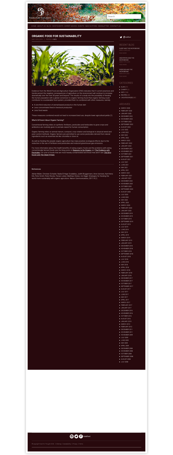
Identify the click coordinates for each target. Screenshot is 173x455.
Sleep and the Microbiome (129, 48)
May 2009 (124, 343)
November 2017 (127, 281)
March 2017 (125, 302)
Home (33, 26)
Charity (124, 89)
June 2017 (125, 294)
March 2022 (125, 140)
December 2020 (127, 181)
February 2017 (126, 305)
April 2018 (125, 267)
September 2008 (127, 356)
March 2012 (125, 324)
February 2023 (126, 111)
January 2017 (126, 308)
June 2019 (125, 229)
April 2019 (125, 235)
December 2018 (127, 246)
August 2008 (126, 359)
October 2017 (126, 283)
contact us (115, 26)
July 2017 (124, 292)
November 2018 (127, 248)
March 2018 (125, 270)
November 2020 (127, 184)
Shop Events (57, 26)
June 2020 (125, 197)
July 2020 (124, 194)
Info (55, 39)
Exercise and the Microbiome (125, 70)
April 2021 (125, 170)
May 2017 (124, 297)
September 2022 (127, 124)
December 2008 (127, 348)
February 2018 (126, 273)
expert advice (70, 26)
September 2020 (127, 189)
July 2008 (124, 362)
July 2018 (124, 259)
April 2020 (125, 202)
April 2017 (125, 300)
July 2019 (124, 227)
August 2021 (126, 159)
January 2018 (126, 275)
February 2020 (126, 208)
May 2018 (124, 265)
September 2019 (127, 221)
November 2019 (127, 216)
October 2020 (126, 186)
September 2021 (127, 157)
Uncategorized (127, 97)
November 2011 (127, 332)
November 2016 (127, 313)
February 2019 (126, 240)
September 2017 (127, 286)
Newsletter (103, 26)
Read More (123, 53)
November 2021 (127, 151)
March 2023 (125, 108)
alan (123, 87)
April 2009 (125, 346)
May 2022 (124, 135)
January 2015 (126, 321)
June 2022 (125, 132)
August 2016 (126, 319)
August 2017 (126, 289)
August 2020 (126, 192)
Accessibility (67, 444)
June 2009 (125, 340)
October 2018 (126, 251)
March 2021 (125, 173)
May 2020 (124, 200)
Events (81, 26)
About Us (41, 26)
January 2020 (126, 211)
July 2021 (124, 162)
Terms (81, 444)
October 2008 (126, 354)
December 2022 (127, 116)
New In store (91, 26)
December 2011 (127, 329)
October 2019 (126, 219)
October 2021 (126, 154)
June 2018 (125, 262)
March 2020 (125, 205)
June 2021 (125, 165)
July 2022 (124, 130)
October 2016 (126, 316)
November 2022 (127, 119)
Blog (49, 26)
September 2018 (127, 254)
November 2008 (127, 351)
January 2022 (126, 146)
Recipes (124, 95)
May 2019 (124, 232)
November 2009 (127, 335)
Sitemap (59, 444)
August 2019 (126, 224)
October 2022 (126, 122)
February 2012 (126, 327)
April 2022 (125, 138)
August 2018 (126, 256)
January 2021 (126, 178)
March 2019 (125, 238)
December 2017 (127, 278)
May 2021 (124, 167)
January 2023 (126, 113)
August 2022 (126, 127)
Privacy (75, 444)
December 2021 (127, 149)
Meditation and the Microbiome (126, 59)
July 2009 (124, 337)
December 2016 (127, 310)
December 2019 (127, 213)
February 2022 (126, 143)
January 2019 (126, 243)
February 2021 (126, 176)
